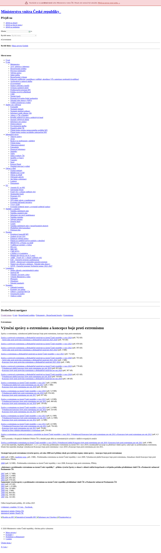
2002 (3, 486)
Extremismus (68, 315)
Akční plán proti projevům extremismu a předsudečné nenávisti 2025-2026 (30, 340)
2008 (3, 463)
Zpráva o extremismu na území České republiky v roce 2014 (23, 407)
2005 (3, 478)
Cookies (9, 539)
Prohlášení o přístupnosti (15, 537)
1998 (3, 495)
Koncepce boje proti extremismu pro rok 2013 (19, 428)
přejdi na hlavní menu (14, 25)
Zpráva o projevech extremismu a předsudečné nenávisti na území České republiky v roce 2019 (36, 366)
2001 (3, 488)
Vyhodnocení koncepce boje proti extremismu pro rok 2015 (24, 401)
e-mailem (13, 507)
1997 (3, 497)
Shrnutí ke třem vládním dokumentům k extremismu (21, 430)
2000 (3, 491)
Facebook (29, 507)
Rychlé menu (6, 35)
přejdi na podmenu (13, 27)
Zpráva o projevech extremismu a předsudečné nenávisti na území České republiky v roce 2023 (36, 344)
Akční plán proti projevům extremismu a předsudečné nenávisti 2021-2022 (30, 360)
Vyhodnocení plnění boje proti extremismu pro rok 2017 (23, 385)
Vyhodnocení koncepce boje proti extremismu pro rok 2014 (24, 410)
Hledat (3, 31)
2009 (3, 457)
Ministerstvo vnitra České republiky (30, 11)
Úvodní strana (6, 315)
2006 (3, 476)
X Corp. (20, 507)
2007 (3, 474)
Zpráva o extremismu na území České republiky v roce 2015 (23, 399)
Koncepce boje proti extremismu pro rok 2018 (19, 387)
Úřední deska (6, 543)
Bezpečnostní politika (27, 315)
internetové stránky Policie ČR (12, 511)
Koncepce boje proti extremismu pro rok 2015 (19, 412)
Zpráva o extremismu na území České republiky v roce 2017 (23, 383)
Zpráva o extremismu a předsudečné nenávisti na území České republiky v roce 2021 (32, 354)
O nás (15, 315)
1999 (3, 493)
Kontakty (9, 535)
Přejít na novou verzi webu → (109, 3)
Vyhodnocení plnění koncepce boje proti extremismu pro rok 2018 (26, 377)
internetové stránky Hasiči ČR (12, 513)
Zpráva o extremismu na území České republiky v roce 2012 (23, 424)
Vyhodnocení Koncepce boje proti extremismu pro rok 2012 (24, 426)
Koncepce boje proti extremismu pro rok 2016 (19, 403)
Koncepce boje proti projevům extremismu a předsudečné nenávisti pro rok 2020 (32, 370)
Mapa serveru (17, 46)
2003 (3, 484)
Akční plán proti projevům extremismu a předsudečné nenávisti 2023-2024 (30, 350)
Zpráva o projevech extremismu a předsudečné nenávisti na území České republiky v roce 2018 (36, 374)
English (25, 46)
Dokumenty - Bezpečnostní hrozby (49, 315)
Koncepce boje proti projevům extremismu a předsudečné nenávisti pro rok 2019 (32, 379)
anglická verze (21, 457)
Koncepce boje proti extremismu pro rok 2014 (19, 420)
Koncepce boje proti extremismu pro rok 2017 (19, 395)
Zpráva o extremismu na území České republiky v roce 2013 (23, 416)
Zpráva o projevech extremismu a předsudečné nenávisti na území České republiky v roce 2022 (36, 348)
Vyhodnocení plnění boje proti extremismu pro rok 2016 (23, 393)
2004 (3, 480)
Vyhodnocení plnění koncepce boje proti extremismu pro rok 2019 (26, 368)
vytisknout (5, 507)
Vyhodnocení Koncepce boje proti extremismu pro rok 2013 (24, 418)
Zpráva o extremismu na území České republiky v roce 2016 (23, 391)
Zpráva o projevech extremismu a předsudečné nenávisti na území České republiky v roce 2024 (36, 338)
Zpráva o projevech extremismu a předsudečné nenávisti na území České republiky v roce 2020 (36, 358)
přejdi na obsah (11, 23)
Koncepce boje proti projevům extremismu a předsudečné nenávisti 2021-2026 (31, 362)
